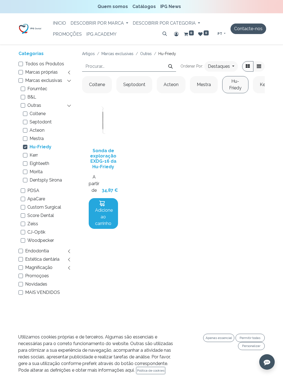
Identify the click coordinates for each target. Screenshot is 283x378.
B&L (31, 97)
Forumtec (37, 88)
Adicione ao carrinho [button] (103, 217)
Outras (34, 105)
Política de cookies (150, 370)
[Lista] (259, 66)
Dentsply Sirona (46, 180)
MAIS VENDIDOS (42, 292)
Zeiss (32, 223)
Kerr (34, 155)
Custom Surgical (44, 207)
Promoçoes (37, 275)
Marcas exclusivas (43, 80)
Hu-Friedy (40, 146)
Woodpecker (40, 240)
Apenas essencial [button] (219, 338)
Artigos (88, 53)
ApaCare (36, 198)
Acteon (37, 130)
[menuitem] (114, 6)
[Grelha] (247, 66)
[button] (221, 66)
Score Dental (40, 215)
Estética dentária (42, 259)
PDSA (33, 190)
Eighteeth (39, 163)
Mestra (37, 138)
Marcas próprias (41, 72)
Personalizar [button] (251, 346)
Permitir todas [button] (250, 338)
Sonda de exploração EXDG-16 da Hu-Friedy (103, 158)
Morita (36, 171)
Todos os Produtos (44, 63)
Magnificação (39, 267)
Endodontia (37, 250)
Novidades (36, 284)
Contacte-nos (248, 28)
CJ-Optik (36, 232)
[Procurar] (164, 34)
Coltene (38, 113)
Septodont (41, 122)
